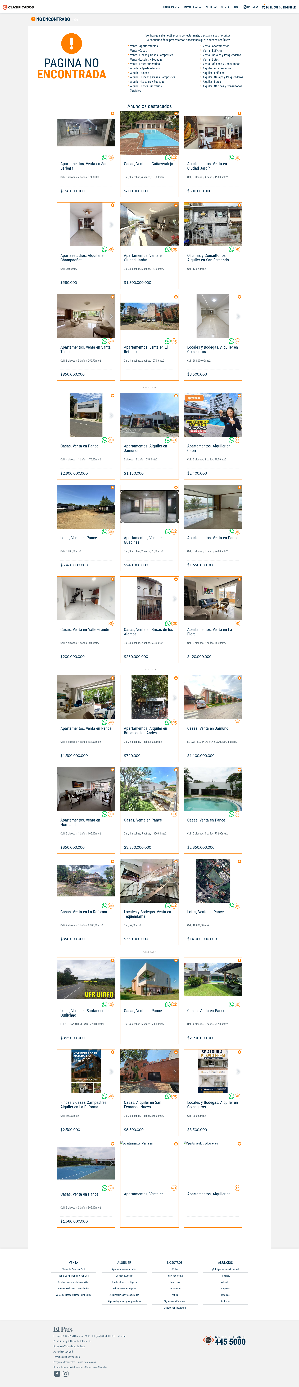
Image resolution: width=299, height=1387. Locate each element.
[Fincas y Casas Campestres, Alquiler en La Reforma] (86, 1071)
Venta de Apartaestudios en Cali (73, 1282)
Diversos (225, 1295)
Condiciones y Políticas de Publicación (72, 1341)
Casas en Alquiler (124, 1275)
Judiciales (225, 1301)
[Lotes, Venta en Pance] (86, 507)
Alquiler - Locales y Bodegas (147, 81)
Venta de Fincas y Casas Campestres (73, 1295)
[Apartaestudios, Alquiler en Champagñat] (86, 224)
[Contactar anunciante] (111, 159)
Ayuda (175, 1295)
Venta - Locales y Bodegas (146, 59)
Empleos (225, 1288)
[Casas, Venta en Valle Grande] (86, 598)
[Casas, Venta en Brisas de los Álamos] (149, 598)
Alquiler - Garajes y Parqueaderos (223, 77)
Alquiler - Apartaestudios (145, 68)
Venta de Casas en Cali (73, 1269)
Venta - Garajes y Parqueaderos (222, 55)
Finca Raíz (170, 7)
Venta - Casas (138, 50)
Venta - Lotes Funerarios (145, 64)
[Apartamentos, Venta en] (149, 1163)
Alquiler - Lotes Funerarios (146, 86)
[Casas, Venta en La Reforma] (86, 881)
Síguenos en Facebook (175, 1301)
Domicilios (175, 1282)
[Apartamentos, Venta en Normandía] (86, 789)
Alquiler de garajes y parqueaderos (124, 1301)
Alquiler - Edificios (213, 73)
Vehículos (225, 1282)
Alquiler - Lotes (212, 81)
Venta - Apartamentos (216, 46)
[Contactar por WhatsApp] (105, 159)
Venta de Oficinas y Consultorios (73, 1288)
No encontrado (52, 19)
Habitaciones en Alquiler (124, 1288)
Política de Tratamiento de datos (69, 1346)
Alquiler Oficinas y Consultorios (124, 1295)
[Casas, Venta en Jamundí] (213, 697)
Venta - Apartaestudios (144, 46)
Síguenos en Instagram (175, 1307)
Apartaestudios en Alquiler (124, 1282)
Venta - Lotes (211, 59)
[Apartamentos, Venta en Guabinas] (149, 507)
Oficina (174, 1269)
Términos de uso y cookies (66, 1356)
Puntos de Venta (175, 1275)
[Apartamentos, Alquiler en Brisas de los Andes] (149, 697)
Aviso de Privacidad (63, 1351)
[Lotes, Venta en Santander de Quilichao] (86, 980)
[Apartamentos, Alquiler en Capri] (213, 415)
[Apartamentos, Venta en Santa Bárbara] (86, 133)
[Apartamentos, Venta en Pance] (213, 507)
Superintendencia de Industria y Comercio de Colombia (80, 1367)
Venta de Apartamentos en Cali (74, 1275)
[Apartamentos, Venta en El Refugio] (149, 316)
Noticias (212, 7)
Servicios (135, 90)
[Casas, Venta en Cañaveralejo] (149, 133)
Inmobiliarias (193, 7)
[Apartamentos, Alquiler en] (213, 1163)
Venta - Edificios (212, 50)
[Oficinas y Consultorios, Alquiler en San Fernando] (213, 224)
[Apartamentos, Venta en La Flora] (213, 598)
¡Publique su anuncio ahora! (225, 1269)
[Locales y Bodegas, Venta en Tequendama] (149, 881)
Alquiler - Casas (139, 73)
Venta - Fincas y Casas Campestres (151, 55)
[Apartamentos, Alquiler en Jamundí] (149, 415)
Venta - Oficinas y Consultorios (221, 64)
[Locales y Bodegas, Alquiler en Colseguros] (213, 316)
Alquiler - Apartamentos (217, 68)
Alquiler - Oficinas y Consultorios (222, 86)
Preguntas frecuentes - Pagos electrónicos (74, 1362)
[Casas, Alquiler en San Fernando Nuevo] (149, 1071)
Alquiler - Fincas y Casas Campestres (152, 77)
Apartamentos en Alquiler (124, 1269)
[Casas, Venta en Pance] (86, 415)
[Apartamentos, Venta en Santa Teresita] (86, 316)
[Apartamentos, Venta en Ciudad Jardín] (213, 133)
